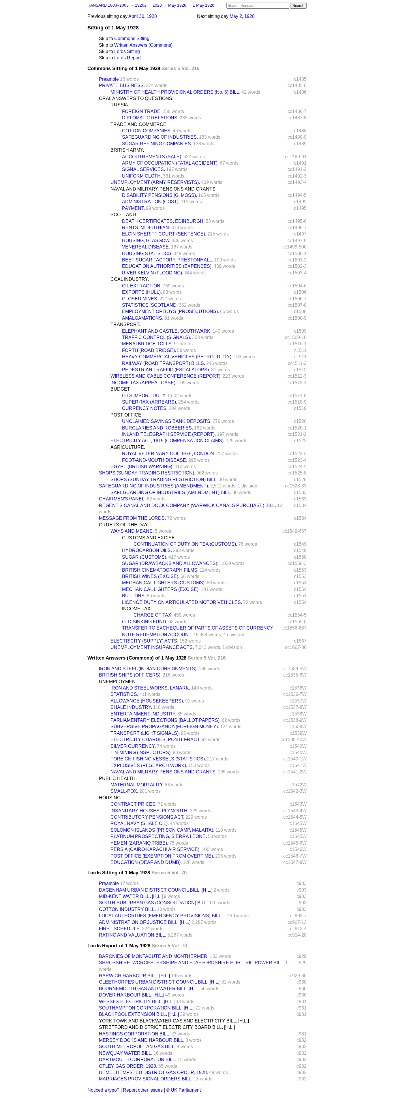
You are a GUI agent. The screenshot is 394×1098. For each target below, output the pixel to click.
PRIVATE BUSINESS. (122, 85)
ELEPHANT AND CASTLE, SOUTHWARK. (166, 331)
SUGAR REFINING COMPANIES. (157, 143)
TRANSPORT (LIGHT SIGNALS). (145, 733)
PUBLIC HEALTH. (118, 778)
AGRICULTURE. (127, 447)
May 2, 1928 (242, 16)
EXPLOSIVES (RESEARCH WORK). (148, 765)
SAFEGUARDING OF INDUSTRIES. (160, 137)
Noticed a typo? (103, 1090)
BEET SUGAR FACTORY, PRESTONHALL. (167, 259)
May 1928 (177, 5)
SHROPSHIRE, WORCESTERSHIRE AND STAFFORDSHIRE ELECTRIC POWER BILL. (191, 962)
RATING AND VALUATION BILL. (132, 935)
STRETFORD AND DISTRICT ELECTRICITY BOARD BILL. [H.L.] (167, 1027)
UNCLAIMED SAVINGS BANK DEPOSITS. (166, 421)
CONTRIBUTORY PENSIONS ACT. (147, 817)
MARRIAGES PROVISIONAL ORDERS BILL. (145, 1078)
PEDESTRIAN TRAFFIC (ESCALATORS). (166, 369)
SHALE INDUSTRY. (131, 707)
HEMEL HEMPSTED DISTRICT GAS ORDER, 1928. (153, 1072)
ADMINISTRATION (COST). (151, 201)
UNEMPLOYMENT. (119, 681)
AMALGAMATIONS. (142, 318)
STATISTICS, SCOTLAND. (150, 305)
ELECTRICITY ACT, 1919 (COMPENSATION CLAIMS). (167, 440)
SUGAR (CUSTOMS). (144, 557)
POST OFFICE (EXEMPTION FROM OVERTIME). (162, 856)
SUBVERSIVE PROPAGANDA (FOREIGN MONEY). (164, 726)
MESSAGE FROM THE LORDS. (132, 518)
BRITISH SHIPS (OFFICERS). (130, 675)
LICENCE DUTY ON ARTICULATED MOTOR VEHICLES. (182, 602)
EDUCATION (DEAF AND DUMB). (146, 862)
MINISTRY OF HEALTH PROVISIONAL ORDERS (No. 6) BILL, (175, 92)
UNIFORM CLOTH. (142, 176)
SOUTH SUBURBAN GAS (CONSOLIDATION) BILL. (153, 902)
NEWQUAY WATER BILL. (125, 1053)
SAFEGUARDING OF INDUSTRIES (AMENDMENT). (154, 485)
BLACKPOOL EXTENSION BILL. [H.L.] (139, 1014)
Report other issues (143, 1090)
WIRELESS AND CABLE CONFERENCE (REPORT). (166, 376)
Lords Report (127, 57)
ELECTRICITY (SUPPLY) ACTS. (144, 641)
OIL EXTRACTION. (142, 285)
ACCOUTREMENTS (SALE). (152, 156)
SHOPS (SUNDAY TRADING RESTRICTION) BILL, (163, 479)
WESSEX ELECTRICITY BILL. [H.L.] (137, 1001)
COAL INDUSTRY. (129, 279)
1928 (158, 5)
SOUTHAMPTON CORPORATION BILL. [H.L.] (146, 1007)
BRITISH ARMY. (127, 150)
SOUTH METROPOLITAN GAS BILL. (137, 1046)
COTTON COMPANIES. (147, 130)
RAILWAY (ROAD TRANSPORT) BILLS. (163, 363)
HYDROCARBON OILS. (147, 550)
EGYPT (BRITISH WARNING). (141, 466)
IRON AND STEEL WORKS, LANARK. (150, 687)
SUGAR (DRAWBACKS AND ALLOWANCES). (170, 563)
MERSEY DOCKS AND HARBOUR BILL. (141, 1040)
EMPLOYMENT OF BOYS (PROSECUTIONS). (170, 311)
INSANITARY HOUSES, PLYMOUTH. (149, 810)
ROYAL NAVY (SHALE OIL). (139, 823)
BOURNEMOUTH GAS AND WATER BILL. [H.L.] (149, 988)
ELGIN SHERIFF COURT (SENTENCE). (164, 233)
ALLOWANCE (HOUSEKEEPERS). (147, 700)
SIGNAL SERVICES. (143, 169)
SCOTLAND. (123, 214)
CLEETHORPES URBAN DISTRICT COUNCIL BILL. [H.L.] (159, 982)
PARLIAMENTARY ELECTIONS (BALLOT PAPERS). (165, 720)
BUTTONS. (134, 595)
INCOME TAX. (137, 608)
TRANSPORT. (125, 324)
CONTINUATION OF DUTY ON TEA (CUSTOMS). (185, 544)
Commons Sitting (131, 38)
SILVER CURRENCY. (133, 746)
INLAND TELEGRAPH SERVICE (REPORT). (169, 434)
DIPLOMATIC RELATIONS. (150, 117)
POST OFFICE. (126, 415)
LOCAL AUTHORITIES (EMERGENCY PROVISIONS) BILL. (160, 915)
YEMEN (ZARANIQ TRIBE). (139, 843)
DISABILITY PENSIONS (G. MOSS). (159, 195)
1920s (141, 5)
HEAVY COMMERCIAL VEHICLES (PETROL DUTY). (177, 356)
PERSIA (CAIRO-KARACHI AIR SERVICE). (155, 849)
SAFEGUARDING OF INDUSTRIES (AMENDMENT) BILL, (170, 492)
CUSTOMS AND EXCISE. (149, 537)
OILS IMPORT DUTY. (144, 395)
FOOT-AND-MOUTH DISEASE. (154, 460)
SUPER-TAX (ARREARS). (149, 402)
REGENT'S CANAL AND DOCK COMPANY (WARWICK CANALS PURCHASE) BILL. (187, 505)
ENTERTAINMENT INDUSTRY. (143, 713)
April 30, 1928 (142, 16)
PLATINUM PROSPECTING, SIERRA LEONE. (158, 836)
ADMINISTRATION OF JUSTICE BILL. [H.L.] (144, 922)
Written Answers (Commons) (143, 45)
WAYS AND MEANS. (132, 531)
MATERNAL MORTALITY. (137, 784)
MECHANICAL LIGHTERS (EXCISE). (161, 589)
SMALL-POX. (124, 791)
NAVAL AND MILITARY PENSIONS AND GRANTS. (163, 189)
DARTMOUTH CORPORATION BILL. (137, 1059)
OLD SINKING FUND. (144, 621)
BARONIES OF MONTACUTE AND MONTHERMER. (154, 956)
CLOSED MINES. (140, 298)
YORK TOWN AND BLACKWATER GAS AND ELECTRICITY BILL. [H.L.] (174, 1020)
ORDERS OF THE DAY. (124, 524)
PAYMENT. (133, 208)
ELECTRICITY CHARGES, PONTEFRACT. (155, 739)
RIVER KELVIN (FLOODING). (152, 272)
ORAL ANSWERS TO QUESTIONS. (136, 98)
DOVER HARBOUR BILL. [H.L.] (131, 994)
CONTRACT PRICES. (133, 804)
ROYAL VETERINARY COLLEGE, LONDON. (168, 453)
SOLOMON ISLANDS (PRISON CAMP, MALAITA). (162, 830)
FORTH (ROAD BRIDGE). (149, 350)
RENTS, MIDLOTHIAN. (146, 227)
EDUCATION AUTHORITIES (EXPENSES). (167, 266)
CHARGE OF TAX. (153, 615)
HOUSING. (110, 797)
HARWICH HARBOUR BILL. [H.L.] (134, 975)
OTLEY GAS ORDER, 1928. (128, 1066)
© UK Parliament (183, 1090)
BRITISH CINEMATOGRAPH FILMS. (160, 570)
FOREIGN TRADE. (142, 111)
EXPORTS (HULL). (142, 292)
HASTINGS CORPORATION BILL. (134, 1033)
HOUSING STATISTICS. (147, 253)
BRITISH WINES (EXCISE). (150, 576)
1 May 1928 (203, 5)
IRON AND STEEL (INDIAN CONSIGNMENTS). (148, 668)
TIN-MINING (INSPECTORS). (141, 752)
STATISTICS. (124, 694)
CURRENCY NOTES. (145, 408)
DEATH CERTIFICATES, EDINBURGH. (163, 221)
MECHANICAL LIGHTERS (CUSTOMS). (164, 582)
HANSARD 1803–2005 (108, 5)
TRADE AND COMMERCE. (139, 124)
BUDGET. (120, 389)
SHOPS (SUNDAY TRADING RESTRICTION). (147, 472)
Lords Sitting (127, 51)
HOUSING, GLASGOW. (146, 240)
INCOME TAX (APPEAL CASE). (143, 382)
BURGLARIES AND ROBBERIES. (157, 427)
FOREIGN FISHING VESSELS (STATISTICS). (158, 758)
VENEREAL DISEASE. (146, 246)
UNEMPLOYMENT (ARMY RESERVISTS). (155, 182)
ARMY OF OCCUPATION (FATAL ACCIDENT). (170, 163)
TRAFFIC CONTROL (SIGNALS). (156, 337)
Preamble (109, 79)
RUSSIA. (119, 104)
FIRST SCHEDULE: (120, 928)
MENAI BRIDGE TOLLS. (147, 343)
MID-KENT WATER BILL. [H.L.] (131, 896)
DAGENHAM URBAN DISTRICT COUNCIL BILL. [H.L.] (155, 890)
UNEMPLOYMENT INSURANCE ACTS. (152, 647)
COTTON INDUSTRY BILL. (127, 909)
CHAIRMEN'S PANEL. (122, 498)
